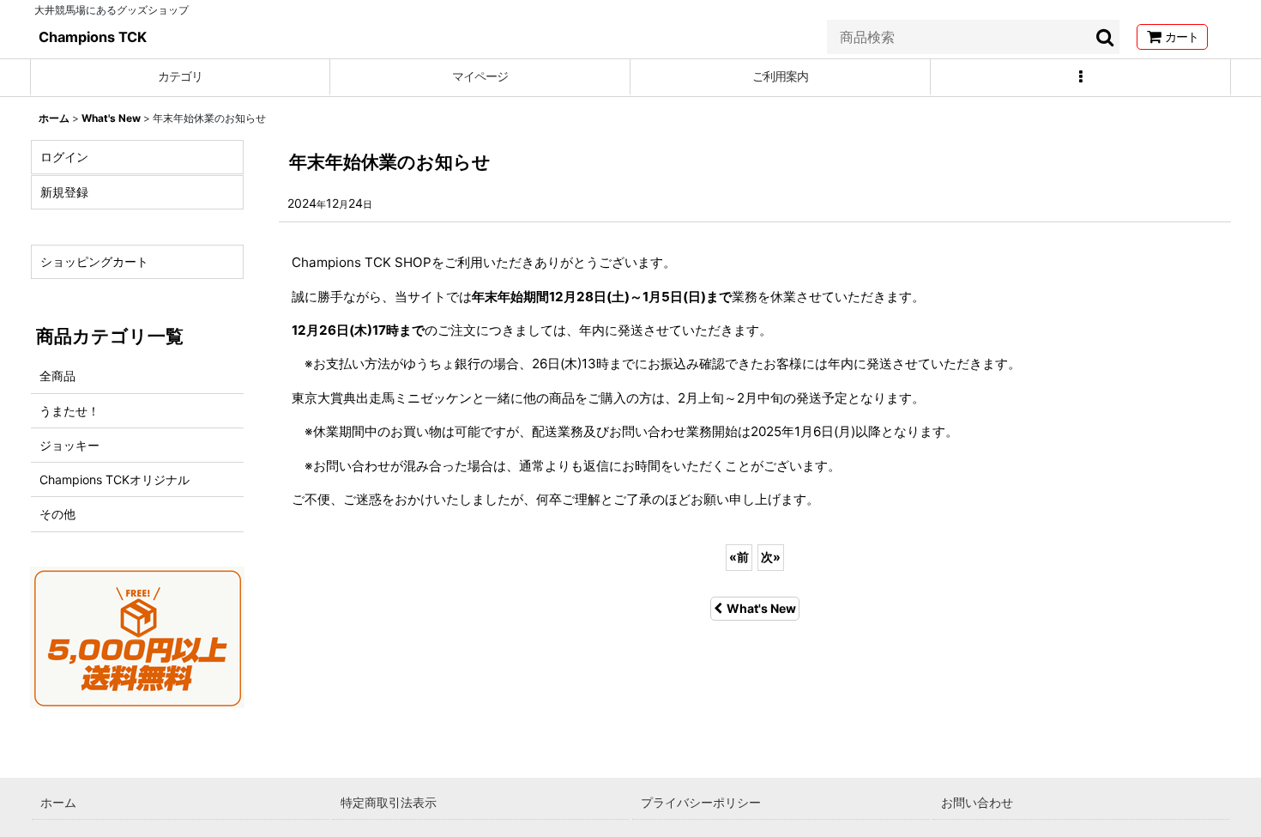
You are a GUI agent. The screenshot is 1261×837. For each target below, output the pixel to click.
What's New (761, 608)
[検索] (1105, 37)
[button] (1081, 77)
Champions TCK (93, 36)
